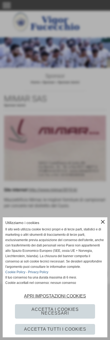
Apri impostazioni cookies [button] (55, 296)
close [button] (103, 222)
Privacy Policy (38, 272)
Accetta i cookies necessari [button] (55, 311)
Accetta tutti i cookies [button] (55, 329)
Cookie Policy (15, 272)
